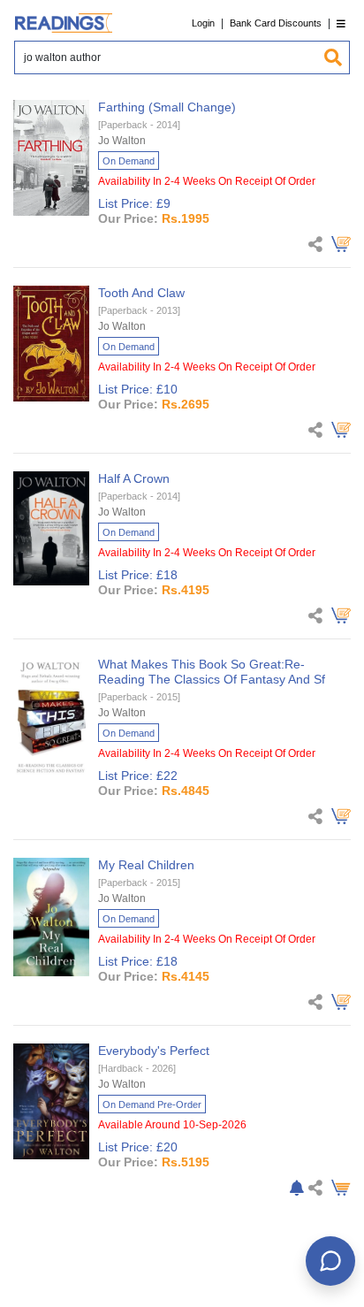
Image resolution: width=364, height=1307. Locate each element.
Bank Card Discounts (276, 23)
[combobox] (168, 57)
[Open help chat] (330, 1261)
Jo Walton (122, 140)
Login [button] (203, 23)
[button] (341, 23)
